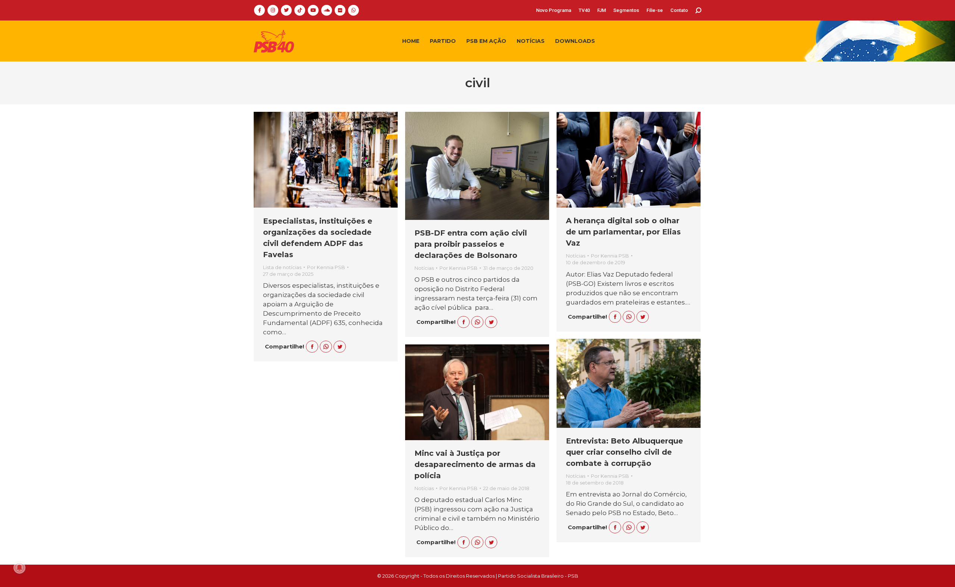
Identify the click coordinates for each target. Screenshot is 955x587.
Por (326, 267)
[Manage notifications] (19, 568)
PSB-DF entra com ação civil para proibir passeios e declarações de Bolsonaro (470, 244)
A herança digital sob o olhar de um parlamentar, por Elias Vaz (623, 231)
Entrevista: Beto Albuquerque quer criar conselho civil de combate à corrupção (624, 452)
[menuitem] (553, 10)
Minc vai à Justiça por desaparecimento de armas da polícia (475, 464)
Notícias (424, 268)
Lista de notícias (282, 267)
